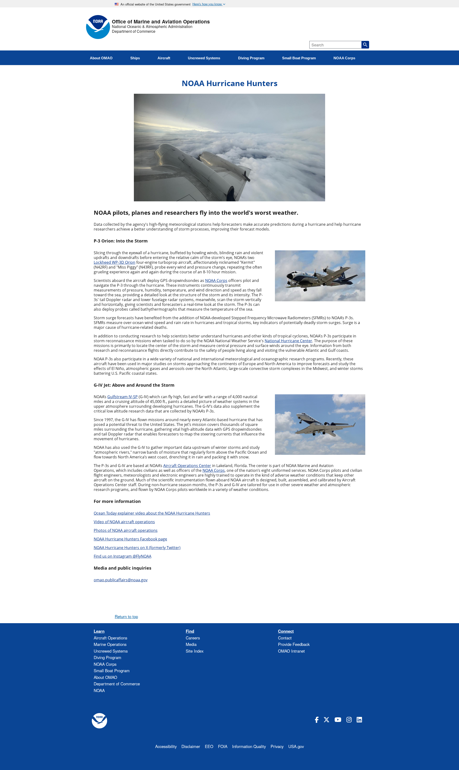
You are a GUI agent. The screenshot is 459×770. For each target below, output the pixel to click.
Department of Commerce (133, 31)
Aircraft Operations (110, 638)
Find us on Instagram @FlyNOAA (122, 556)
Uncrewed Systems (111, 651)
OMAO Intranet (291, 651)
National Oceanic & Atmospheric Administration (152, 26)
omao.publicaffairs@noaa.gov (121, 580)
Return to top (126, 616)
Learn (99, 631)
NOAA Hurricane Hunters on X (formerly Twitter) (137, 547)
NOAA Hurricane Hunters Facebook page (130, 539)
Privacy (277, 746)
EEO (209, 746)
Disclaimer (190, 746)
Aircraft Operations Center (187, 465)
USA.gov (296, 746)
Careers (193, 638)
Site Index (194, 651)
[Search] (365, 45)
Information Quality (249, 746)
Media (191, 644)
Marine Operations (110, 644)
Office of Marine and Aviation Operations (161, 21)
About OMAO (105, 677)
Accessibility (166, 746)
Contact (285, 638)
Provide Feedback (294, 644)
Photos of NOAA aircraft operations (126, 530)
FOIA (222, 746)
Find (190, 631)
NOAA (99, 690)
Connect (286, 631)
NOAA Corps (105, 664)
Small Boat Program (112, 670)
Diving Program (107, 657)
